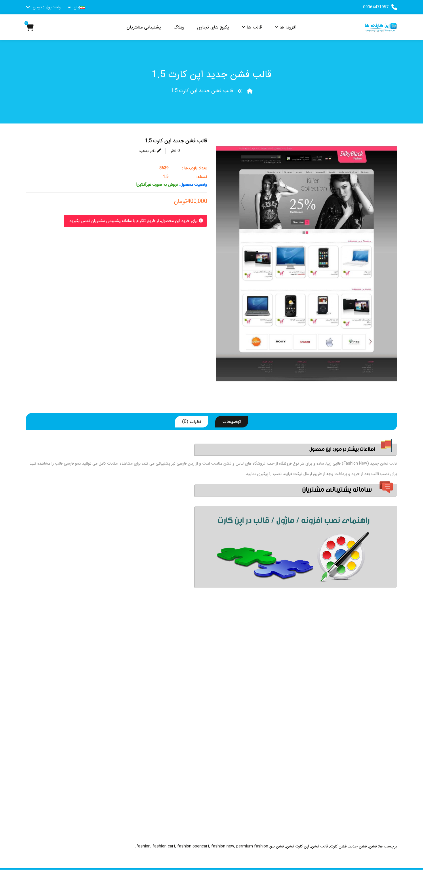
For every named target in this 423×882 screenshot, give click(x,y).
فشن (373, 846)
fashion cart (164, 846)
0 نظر (175, 151)
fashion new (222, 846)
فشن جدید (358, 846)
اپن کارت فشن (297, 846)
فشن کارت (338, 846)
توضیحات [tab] (231, 421)
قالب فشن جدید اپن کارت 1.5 (202, 91)
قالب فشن (319, 846)
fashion (143, 846)
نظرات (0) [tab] (191, 421)
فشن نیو (277, 846)
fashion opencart (193, 846)
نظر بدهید (147, 151)
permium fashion (252, 846)
